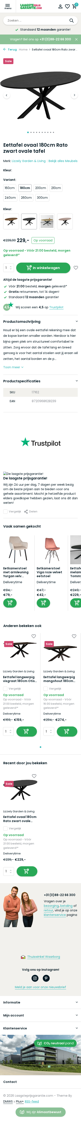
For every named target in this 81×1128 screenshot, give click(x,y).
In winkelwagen (46, 267)
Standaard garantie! (34, 297)
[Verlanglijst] (67, 7)
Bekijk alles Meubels (63, 161)
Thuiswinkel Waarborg (43, 957)
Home (23, 49)
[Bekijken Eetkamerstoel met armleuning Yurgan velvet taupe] (17, 550)
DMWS (8, 1101)
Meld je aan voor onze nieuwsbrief (40, 987)
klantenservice (55, 915)
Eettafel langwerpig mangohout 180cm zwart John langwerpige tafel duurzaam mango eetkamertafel (59, 679)
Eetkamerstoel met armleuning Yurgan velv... (16, 572)
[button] (28, 132)
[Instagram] (35, 978)
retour (48, 910)
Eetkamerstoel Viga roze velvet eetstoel (49, 572)
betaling (66, 906)
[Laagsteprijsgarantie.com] (31, 6)
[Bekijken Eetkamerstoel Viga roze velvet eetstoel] (51, 550)
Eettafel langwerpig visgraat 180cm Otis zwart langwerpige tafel (19, 679)
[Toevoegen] (10, 603)
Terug (12, 49)
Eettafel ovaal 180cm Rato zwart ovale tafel (20, 819)
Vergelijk (15, 511)
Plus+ (20, 1101)
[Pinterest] (46, 978)
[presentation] (6, 95)
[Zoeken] (72, 20)
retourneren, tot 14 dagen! (34, 292)
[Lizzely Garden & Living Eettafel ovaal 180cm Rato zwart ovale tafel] (20, 790)
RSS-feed (32, 1101)
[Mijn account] (60, 7)
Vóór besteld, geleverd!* (38, 286)
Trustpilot (56, 307)
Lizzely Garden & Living (29, 161)
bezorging (51, 906)
